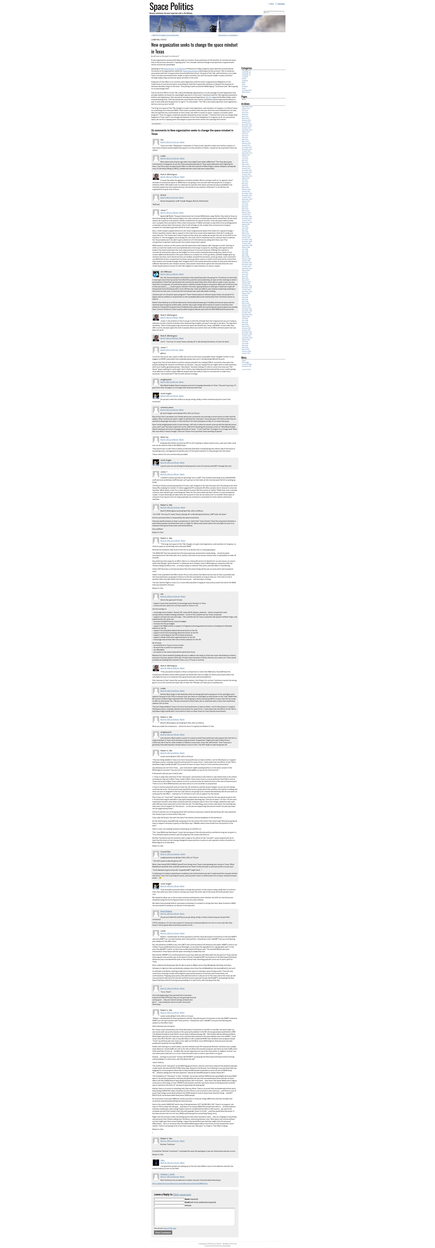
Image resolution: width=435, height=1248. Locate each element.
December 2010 (247, 193)
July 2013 (245, 134)
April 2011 (245, 186)
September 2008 (247, 245)
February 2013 (246, 143)
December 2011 (247, 170)
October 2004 (246, 336)
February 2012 (246, 166)
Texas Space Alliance (190, 71)
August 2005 (246, 316)
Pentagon (245, 86)
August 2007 (246, 270)
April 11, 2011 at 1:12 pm (169, 933)
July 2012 (245, 157)
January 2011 (246, 191)
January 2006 (246, 307)
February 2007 (246, 282)
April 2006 (245, 301)
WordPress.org (246, 366)
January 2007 (246, 284)
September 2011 (247, 176)
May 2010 (245, 207)
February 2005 (246, 328)
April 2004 (245, 347)
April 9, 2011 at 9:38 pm (169, 439)
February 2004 (246, 351)
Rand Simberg (166, 911)
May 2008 (245, 253)
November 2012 (247, 149)
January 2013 (246, 145)
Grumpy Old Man (246, 369)
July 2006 (245, 295)
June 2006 (245, 297)
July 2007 (245, 272)
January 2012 (246, 168)
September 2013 (247, 130)
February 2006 (246, 305)
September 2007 (247, 268)
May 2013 (245, 137)
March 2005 (245, 326)
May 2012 (245, 161)
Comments (281, 4)
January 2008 (246, 261)
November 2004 (247, 334)
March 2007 (245, 280)
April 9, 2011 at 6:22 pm (169, 410)
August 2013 (246, 132)
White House (246, 92)
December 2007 (247, 263)
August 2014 (246, 109)
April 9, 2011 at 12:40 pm (169, 177)
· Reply (181, 142)
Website (188, 1205)
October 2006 (246, 290)
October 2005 (246, 313)
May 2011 (245, 184)
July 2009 (245, 226)
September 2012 (247, 153)
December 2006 (247, 286)
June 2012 (245, 159)
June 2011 (245, 182)
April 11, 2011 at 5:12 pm (169, 1141)
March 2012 (245, 164)
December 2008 (247, 239)
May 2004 (245, 345)
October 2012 (246, 151)
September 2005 (247, 315)
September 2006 (247, 291)
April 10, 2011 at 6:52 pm (169, 691)
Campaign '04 (246, 71)
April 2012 (245, 162)
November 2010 (247, 195)
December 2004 (247, 332)
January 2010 (246, 214)
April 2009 (245, 232)
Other (244, 84)
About (244, 99)
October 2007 (246, 266)
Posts (272, 4)
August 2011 (246, 178)
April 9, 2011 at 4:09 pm (169, 338)
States (163, 40)
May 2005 (245, 322)
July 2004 (245, 341)
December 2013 (247, 124)
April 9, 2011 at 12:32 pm (169, 158)
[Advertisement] (260, 49)
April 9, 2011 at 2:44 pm (169, 317)
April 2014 (245, 116)
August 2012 (246, 155)
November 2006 (247, 288)
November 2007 (247, 264)
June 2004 (245, 343)
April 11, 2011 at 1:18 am (169, 886)
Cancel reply (185, 1194)
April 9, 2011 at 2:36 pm (169, 274)
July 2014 (245, 110)
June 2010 (245, 205)
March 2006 (245, 303)
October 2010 (246, 197)
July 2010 (245, 203)
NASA (243, 82)
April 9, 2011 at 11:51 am (169, 142)
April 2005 (245, 324)
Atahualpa (227, 1246)
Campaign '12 (246, 75)
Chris (162, 1160)
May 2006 (245, 299)
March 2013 (245, 141)
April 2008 (245, 255)
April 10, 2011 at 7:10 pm (169, 734)
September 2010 (247, 199)
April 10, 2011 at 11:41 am (170, 596)
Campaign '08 (246, 73)
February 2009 (246, 236)
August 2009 (246, 224)
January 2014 (246, 122)
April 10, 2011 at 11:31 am (170, 507)
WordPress (217, 1246)
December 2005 (247, 309)
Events (244, 79)
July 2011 (245, 180)
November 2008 (247, 241)
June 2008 (245, 251)
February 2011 (246, 189)
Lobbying (155, 40)
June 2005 (245, 320)
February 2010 (246, 212)
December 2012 (247, 147)
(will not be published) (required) (200, 1202)
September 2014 (247, 107)
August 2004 (246, 340)
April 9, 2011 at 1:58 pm (169, 212)
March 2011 (245, 187)
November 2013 (247, 126)
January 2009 (246, 238)
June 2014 (245, 112)
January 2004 (246, 353)
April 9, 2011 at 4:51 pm (169, 382)
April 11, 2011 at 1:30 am (169, 914)
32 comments (156, 124)
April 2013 (245, 139)
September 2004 (247, 338)
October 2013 (246, 128)
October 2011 (246, 174)
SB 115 (208, 97)
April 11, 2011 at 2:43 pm (169, 1012)
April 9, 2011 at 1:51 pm (169, 197)
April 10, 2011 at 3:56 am (169, 474)
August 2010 (246, 201)
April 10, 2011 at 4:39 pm (169, 668)
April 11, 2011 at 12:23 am (170, 854)
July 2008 (245, 249)
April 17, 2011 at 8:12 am (169, 1177)
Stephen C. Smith (167, 1174)
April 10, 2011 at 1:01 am (169, 462)
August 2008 (246, 247)
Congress (245, 77)
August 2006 (246, 293)
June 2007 (245, 274)
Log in (244, 360)
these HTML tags (169, 1228)
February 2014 (246, 120)
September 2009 (247, 222)
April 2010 (245, 209)
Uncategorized (246, 90)
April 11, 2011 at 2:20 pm (169, 988)
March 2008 (245, 257)
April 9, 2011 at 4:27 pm (169, 350)
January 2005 (246, 330)
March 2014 (245, 118)
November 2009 (247, 218)
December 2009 (247, 216)
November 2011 (247, 172)
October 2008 (246, 243)
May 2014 (245, 114)
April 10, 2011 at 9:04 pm (169, 753)
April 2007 (245, 278)
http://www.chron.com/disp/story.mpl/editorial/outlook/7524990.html (180, 1183)
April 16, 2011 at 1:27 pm (169, 1163)
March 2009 (245, 234)
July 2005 (245, 318)
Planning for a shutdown (227, 35)
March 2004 (245, 349)
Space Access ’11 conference (174, 69)
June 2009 (245, 228)
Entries (245, 362)
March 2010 (245, 211)
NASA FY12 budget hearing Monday (165, 35)
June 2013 (245, 135)
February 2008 (246, 259)
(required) (191, 1199)
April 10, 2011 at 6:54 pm (169, 719)
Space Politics (217, 1244)
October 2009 (246, 220)
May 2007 (245, 276)
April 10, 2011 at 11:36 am (170, 540)
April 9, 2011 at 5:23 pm (169, 396)
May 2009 (245, 230)
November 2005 (247, 311)
